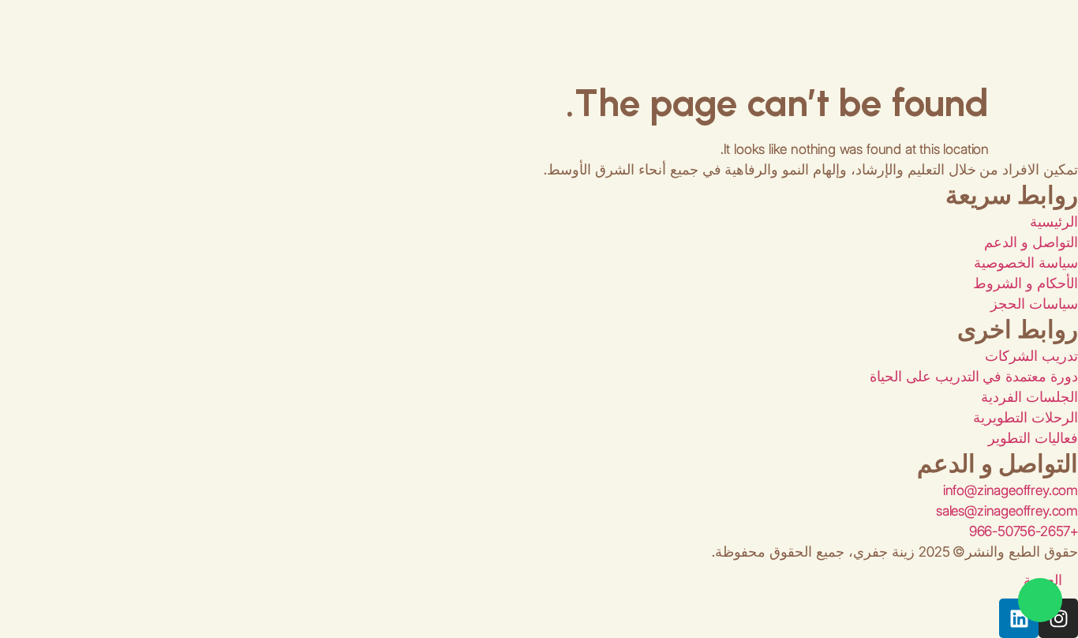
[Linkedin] (1019, 618)
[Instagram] (1058, 618)
